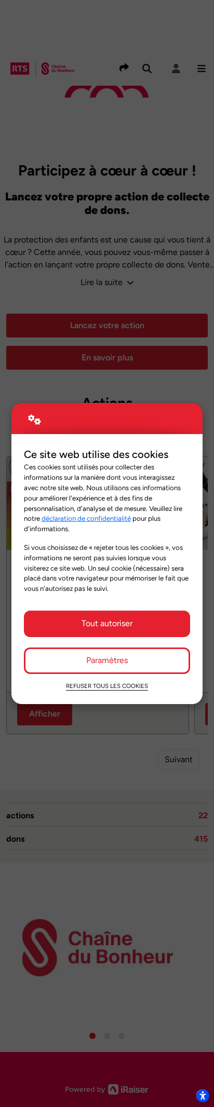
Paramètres (107, 660)
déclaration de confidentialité (86, 518)
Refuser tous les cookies (107, 686)
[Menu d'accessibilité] (202, 1095)
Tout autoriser (107, 623)
